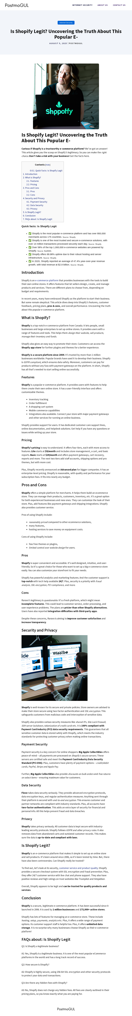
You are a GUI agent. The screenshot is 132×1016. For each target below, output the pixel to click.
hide (48, 164)
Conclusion (29, 215)
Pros (30, 191)
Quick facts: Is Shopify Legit (46, 170)
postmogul (76, 43)
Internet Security (82, 5)
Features (32, 180)
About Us (103, 5)
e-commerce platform (46, 280)
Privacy (31, 208)
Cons (30, 194)
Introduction (30, 174)
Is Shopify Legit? (32, 212)
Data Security (34, 205)
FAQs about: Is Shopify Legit (37, 219)
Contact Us (119, 5)
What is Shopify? (32, 177)
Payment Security (36, 201)
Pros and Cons (31, 187)
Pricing (31, 184)
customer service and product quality (78, 868)
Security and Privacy (33, 198)
